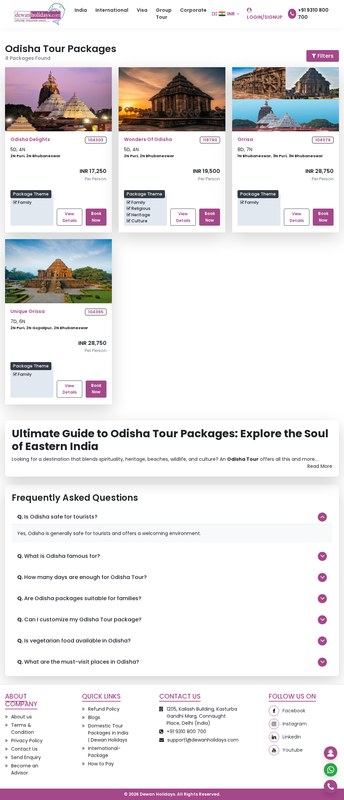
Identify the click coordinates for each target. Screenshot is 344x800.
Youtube (293, 750)
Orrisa (245, 139)
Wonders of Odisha (148, 139)
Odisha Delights (30, 139)
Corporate (193, 10)
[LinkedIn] (274, 737)
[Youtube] (274, 750)
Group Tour (164, 13)
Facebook (294, 710)
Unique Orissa (27, 311)
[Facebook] (274, 711)
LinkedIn (292, 737)
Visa (142, 10)
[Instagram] (274, 724)
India (81, 10)
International (111, 10)
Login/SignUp (265, 17)
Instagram (295, 723)
